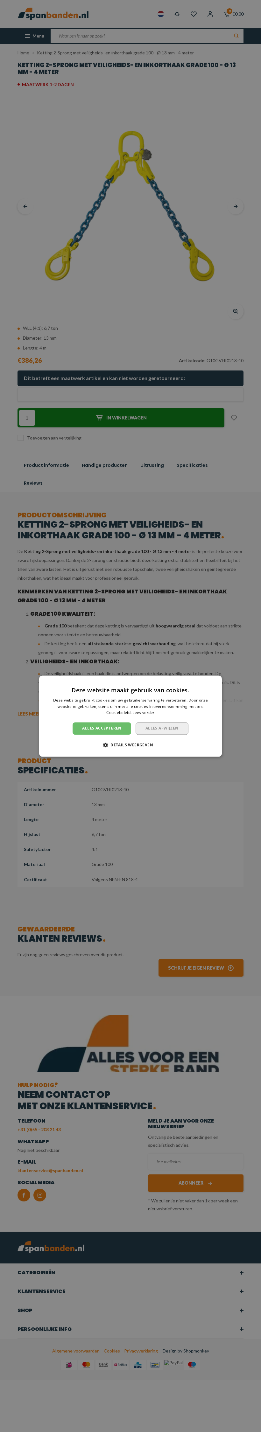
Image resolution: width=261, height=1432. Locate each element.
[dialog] (130, 716)
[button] (130, 745)
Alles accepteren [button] (101, 728)
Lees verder (143, 713)
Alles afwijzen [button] (162, 728)
